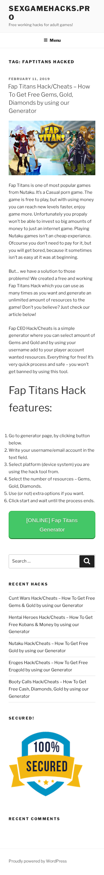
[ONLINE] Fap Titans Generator (52, 525)
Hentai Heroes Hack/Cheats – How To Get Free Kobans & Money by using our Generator (51, 624)
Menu (55, 40)
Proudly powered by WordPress (38, 860)
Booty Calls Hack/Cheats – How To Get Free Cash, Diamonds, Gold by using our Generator (49, 689)
